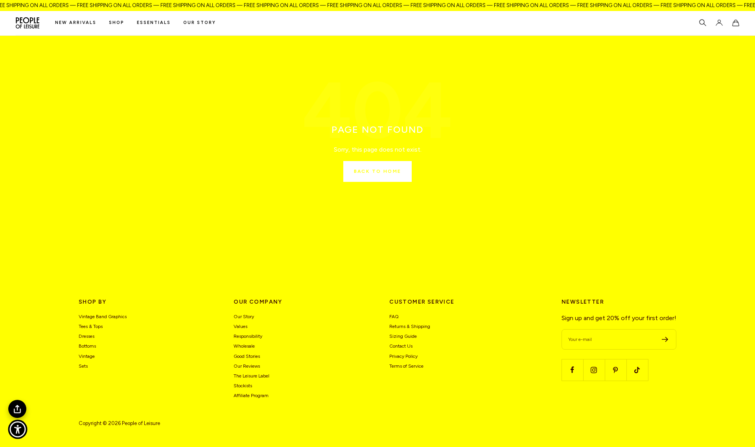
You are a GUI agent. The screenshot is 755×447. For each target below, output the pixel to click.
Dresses (86, 336)
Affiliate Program (251, 395)
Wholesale (244, 346)
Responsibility (248, 336)
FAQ (394, 316)
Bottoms (87, 346)
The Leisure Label (251, 376)
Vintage (87, 356)
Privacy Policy (403, 356)
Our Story (199, 22)
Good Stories (247, 356)
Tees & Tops (91, 326)
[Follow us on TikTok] (637, 370)
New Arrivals (75, 22)
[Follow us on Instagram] (594, 370)
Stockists (243, 385)
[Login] (719, 23)
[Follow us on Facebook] (572, 370)
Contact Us (400, 346)
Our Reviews (247, 366)
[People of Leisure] (27, 23)
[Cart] (735, 23)
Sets (83, 366)
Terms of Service (406, 366)
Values (240, 326)
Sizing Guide (403, 336)
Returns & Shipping (409, 326)
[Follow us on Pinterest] (615, 370)
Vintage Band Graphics (103, 316)
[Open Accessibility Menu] (18, 429)
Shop (116, 22)
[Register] (665, 339)
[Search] (702, 22)
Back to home (377, 171)
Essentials (154, 22)
